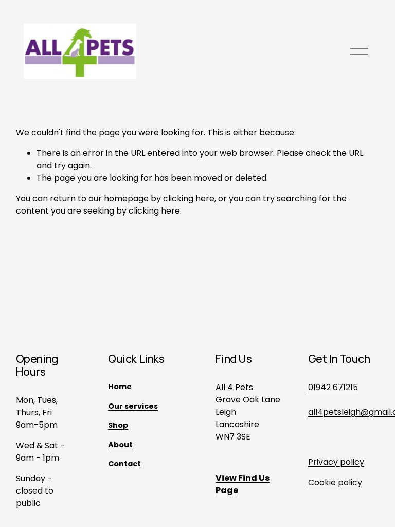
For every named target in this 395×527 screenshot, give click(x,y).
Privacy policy (336, 462)
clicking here (188, 198)
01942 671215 (333, 387)
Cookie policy (335, 482)
